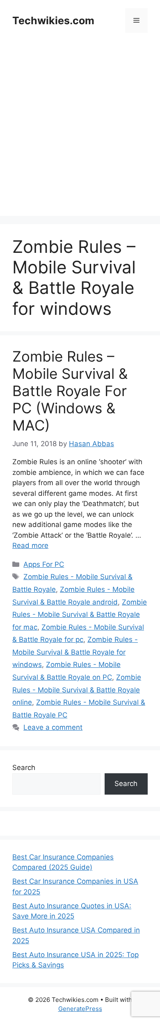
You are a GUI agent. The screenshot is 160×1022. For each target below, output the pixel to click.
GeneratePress (80, 1009)
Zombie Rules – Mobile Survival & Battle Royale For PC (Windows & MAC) (70, 391)
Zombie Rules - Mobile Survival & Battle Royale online (76, 689)
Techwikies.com (53, 20)
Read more (30, 545)
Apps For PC (43, 564)
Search (23, 767)
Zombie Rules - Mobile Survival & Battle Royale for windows (75, 652)
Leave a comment (52, 727)
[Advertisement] (80, 136)
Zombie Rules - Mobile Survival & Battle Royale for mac (79, 614)
